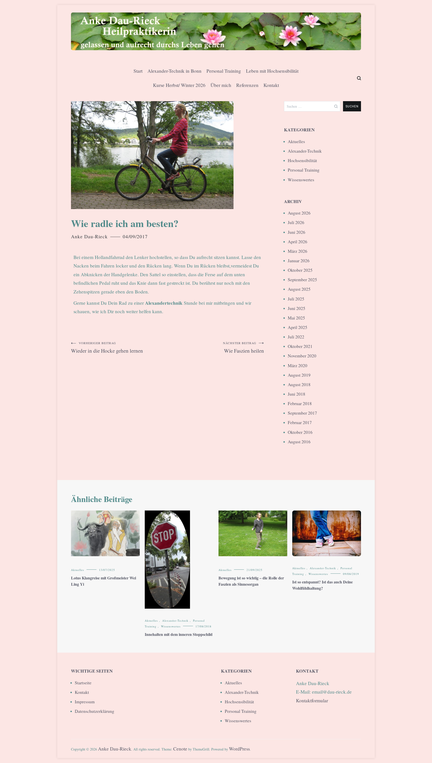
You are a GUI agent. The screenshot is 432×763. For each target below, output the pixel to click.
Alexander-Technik (305, 151)
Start (138, 71)
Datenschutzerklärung (94, 711)
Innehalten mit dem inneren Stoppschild (178, 634)
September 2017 (302, 413)
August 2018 (299, 384)
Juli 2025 (296, 299)
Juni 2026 (296, 232)
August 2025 (299, 289)
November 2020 (302, 356)
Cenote (180, 749)
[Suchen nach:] (312, 106)
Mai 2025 (296, 318)
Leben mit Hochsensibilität (272, 71)
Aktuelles (296, 141)
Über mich (220, 85)
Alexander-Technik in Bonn (175, 71)
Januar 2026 (299, 260)
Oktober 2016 (300, 432)
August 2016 (299, 442)
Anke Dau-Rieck (89, 236)
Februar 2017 (300, 422)
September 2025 (302, 279)
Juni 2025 (296, 308)
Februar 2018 (300, 403)
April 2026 (297, 242)
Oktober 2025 (300, 270)
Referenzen (247, 85)
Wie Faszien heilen (243, 347)
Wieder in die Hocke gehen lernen (107, 347)
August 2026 (299, 213)
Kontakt (271, 85)
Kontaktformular (312, 700)
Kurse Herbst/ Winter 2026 (179, 85)
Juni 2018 (296, 394)
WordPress (239, 749)
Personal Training (223, 71)
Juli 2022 (296, 337)
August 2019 (299, 375)
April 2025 (297, 327)
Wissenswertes (301, 180)
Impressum (85, 702)
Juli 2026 (296, 222)
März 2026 (297, 251)
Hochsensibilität (302, 160)
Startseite (83, 683)
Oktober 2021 (300, 346)
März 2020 (297, 365)
